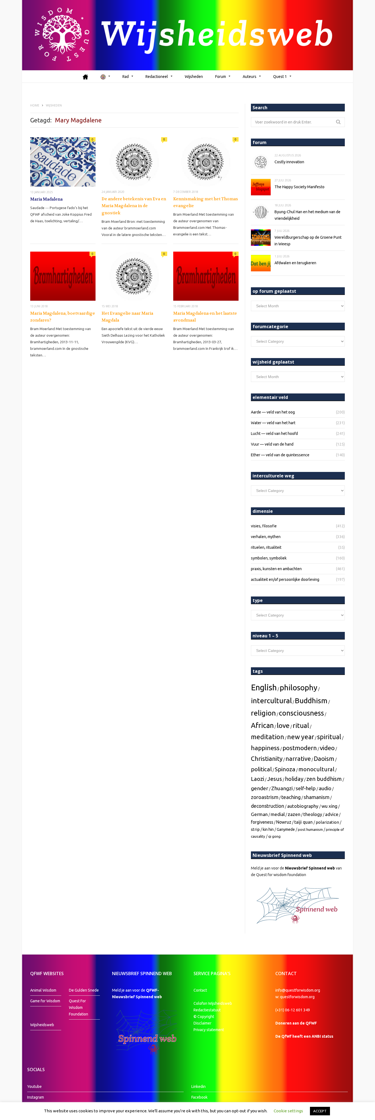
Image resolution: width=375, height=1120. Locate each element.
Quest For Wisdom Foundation (78, 1007)
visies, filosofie (264, 526)
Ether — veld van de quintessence (280, 455)
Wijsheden (194, 76)
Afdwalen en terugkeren (295, 263)
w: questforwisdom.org (295, 997)
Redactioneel (156, 76)
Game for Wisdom (45, 1001)
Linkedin (198, 1086)
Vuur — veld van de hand (272, 444)
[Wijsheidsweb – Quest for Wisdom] (187, 35)
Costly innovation (289, 162)
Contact (200, 990)
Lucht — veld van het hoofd (274, 433)
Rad (125, 76)
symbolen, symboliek (269, 558)
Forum (220, 76)
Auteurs (249, 76)
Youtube (34, 1086)
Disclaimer (202, 1023)
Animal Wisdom (43, 990)
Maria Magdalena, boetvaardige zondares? (62, 317)
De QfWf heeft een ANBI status (304, 1036)
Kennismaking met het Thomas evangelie (205, 202)
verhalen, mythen (266, 536)
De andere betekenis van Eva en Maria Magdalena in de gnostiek (134, 206)
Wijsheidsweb (42, 1025)
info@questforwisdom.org (297, 990)
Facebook (199, 1097)
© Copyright (204, 1016)
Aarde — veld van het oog (273, 412)
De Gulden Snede (84, 990)
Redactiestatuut (208, 1010)
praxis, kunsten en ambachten (276, 569)
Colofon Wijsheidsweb (213, 1003)
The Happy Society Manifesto (299, 187)
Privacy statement (209, 1030)
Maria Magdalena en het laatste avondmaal (205, 317)
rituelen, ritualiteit (266, 547)
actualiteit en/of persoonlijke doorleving (285, 579)
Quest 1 (280, 76)
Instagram (35, 1097)
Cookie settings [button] (288, 1110)
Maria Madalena (46, 199)
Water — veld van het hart (273, 423)
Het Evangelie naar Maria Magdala (127, 317)
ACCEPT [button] (320, 1111)
